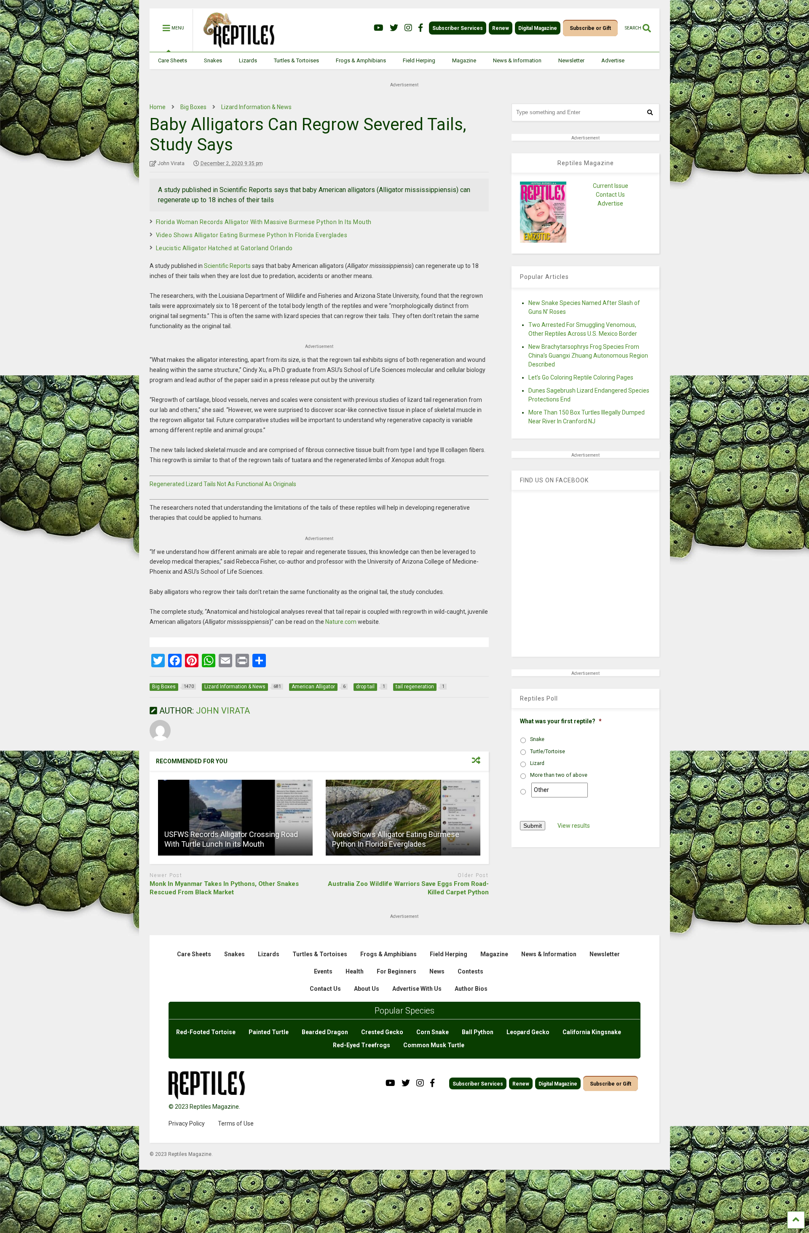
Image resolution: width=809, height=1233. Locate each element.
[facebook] (420, 28)
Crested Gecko (382, 1032)
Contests (470, 971)
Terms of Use (236, 1123)
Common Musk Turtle (433, 1045)
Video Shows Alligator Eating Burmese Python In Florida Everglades (252, 235)
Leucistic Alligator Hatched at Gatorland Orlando (224, 248)
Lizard (537, 763)
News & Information (517, 60)
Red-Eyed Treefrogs (361, 1045)
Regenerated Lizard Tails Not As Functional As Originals (223, 484)
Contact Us (610, 194)
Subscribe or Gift (590, 28)
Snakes (213, 60)
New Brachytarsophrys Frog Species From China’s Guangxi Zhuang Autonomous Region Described (588, 355)
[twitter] (394, 28)
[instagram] (408, 28)
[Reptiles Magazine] (236, 47)
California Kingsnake (592, 1032)
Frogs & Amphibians (361, 60)
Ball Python (477, 1032)
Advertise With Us (417, 988)
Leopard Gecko (527, 1032)
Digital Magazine (537, 28)
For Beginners (396, 971)
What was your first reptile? (561, 721)
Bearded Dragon (325, 1032)
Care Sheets (172, 60)
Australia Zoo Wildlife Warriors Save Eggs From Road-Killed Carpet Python (408, 888)
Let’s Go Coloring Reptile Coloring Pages (580, 377)
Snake (537, 739)
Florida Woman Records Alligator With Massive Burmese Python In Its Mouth (264, 222)
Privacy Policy (187, 1123)
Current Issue (610, 185)
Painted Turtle (269, 1032)
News (437, 971)
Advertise (612, 60)
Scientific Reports (227, 265)
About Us (366, 988)
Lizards (248, 60)
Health (355, 971)
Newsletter (571, 60)
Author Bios (471, 988)
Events (323, 971)
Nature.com (340, 621)
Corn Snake (432, 1032)
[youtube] (378, 28)
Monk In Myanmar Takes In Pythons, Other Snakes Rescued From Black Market (224, 888)
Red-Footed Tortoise (206, 1032)
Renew (500, 28)
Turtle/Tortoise (547, 751)
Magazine (464, 60)
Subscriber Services (457, 28)
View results (573, 825)
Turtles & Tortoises (296, 60)
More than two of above (558, 775)
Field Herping (419, 60)
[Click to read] (235, 818)
